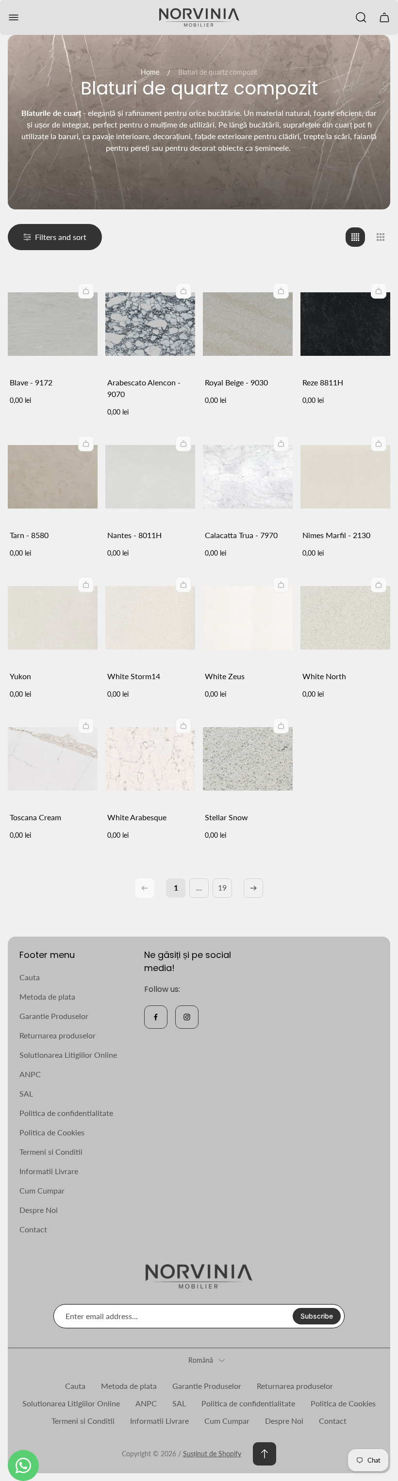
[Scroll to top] (264, 1453)
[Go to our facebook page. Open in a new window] (155, 1017)
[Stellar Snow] (248, 759)
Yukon (20, 676)
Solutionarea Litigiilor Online (68, 1054)
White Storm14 (133, 676)
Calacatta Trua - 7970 (241, 535)
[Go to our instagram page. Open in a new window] (187, 1017)
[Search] (361, 17)
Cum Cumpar (42, 1190)
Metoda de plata (47, 996)
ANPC (30, 1074)
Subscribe (316, 1316)
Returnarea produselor (57, 1035)
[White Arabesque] (150, 759)
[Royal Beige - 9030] (248, 324)
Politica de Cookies (51, 1132)
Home (150, 72)
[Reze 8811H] (345, 324)
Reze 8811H (322, 382)
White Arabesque (136, 817)
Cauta (29, 977)
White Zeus (225, 676)
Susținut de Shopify (212, 1453)
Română (200, 1360)
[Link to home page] (199, 1276)
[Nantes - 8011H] (150, 477)
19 (222, 887)
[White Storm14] (150, 618)
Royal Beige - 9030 (236, 382)
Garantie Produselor (53, 1015)
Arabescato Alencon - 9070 (144, 388)
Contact (33, 1229)
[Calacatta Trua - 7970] (248, 477)
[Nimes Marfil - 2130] (345, 477)
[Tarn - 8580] (53, 477)
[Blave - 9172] (53, 324)
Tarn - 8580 (29, 535)
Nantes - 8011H (134, 535)
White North (324, 676)
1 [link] (176, 887)
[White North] (345, 618)
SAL (26, 1093)
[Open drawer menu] (13, 17)
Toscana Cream (35, 817)
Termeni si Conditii (51, 1151)
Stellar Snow (226, 817)
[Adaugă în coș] (86, 291)
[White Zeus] (248, 618)
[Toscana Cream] (53, 759)
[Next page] (253, 888)
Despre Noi (38, 1209)
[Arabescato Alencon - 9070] (150, 324)
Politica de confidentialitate (66, 1112)
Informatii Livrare (48, 1171)
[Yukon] (53, 618)
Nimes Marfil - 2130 (336, 535)
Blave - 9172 (31, 382)
